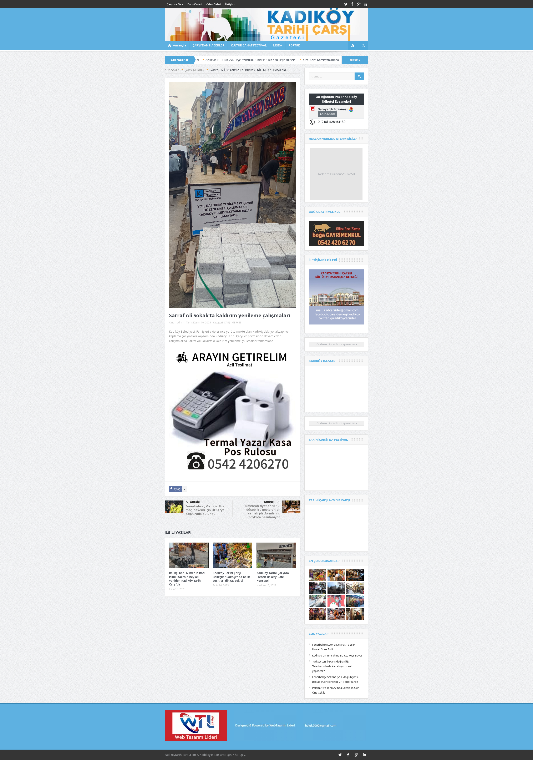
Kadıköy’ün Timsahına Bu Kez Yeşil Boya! (337, 655)
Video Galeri (213, 4)
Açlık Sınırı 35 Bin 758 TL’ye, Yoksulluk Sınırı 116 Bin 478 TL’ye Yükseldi (200, 59)
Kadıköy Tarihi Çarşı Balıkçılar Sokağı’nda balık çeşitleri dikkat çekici (231, 576)
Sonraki (269, 502)
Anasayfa (179, 45)
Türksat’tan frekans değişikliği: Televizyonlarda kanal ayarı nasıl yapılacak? (331, 666)
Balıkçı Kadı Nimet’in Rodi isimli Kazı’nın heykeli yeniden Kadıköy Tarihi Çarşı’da (187, 578)
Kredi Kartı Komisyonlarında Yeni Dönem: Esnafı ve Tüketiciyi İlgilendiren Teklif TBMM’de (308, 59)
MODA (277, 45)
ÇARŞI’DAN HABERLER (208, 45)
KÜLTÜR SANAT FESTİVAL (249, 45)
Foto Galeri (194, 4)
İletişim (229, 4)
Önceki (195, 502)
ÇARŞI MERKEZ (232, 322)
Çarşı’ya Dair (175, 4)
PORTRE (294, 45)
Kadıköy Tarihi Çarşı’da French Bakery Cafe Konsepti (273, 576)
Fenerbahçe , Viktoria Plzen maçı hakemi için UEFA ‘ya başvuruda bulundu (206, 510)
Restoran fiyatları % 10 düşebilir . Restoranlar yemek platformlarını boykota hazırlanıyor (262, 511)
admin (180, 322)
